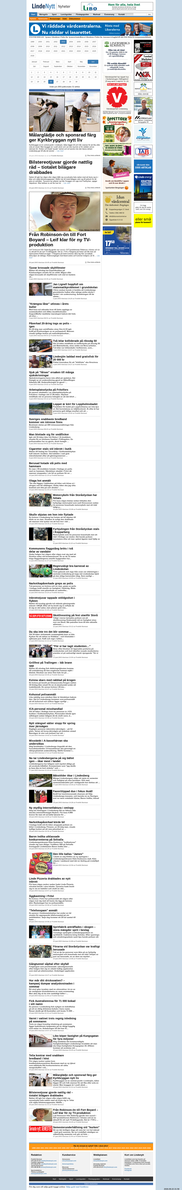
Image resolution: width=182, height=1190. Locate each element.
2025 (94, 51)
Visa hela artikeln (93, 155)
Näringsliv (43, 14)
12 (32, 77)
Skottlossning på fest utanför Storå (75, 615)
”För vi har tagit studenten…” (72, 646)
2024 (86, 51)
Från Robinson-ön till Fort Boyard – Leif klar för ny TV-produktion (60, 239)
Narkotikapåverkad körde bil (47, 822)
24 (38, 82)
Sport (54, 14)
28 (64, 82)
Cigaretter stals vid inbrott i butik (50, 448)
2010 (48, 46)
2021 (63, 51)
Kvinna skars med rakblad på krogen (52, 680)
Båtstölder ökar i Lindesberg (71, 775)
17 (64, 77)
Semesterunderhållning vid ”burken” (76, 1127)
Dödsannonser (74, 19)
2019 (48, 51)
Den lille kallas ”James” (68, 853)
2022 (71, 51)
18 (70, 77)
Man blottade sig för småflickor (49, 434)
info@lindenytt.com (69, 1161)
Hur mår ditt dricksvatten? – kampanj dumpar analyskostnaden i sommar (51, 983)
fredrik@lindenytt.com (48, 1161)
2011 (55, 46)
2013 (71, 46)
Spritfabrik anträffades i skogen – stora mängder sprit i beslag (74, 928)
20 (83, 77)
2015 (86, 46)
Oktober (70, 66)
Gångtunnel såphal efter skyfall (49, 963)
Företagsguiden (82, 14)
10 (89, 72)
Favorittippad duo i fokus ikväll (73, 791)
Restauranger (55, 19)
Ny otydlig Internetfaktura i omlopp (51, 807)
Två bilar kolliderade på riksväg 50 (75, 340)
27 (57, 82)
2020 (55, 51)
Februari (46, 62)
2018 (40, 51)
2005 (79, 42)
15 (51, 77)
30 (76, 82)
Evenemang (109, 14)
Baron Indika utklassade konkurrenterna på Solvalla (46, 838)
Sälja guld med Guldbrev (77, 1187)
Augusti (46, 66)
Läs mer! (60, 151)
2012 (63, 46)
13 (38, 77)
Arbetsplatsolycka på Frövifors (48, 389)
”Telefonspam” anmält (43, 910)
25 (44, 82)
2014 (79, 46)
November (81, 66)
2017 (32, 51)
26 (51, 82)
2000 (40, 42)
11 (95, 72)
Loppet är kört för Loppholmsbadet (75, 404)
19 (76, 77)
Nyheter (33, 19)
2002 (55, 42)
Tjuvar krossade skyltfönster (47, 267)
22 (96, 77)
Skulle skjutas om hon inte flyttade (51, 514)
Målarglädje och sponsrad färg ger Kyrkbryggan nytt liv (62, 137)
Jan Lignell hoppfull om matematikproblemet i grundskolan (75, 286)
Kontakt (121, 14)
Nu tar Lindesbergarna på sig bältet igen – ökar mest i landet (51, 760)
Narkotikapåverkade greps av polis (51, 583)
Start (33, 14)
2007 (94, 42)
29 (70, 82)
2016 (94, 46)
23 (32, 82)
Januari (34, 62)
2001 (48, 42)
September (58, 66)
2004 (71, 42)
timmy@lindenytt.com (39, 1173)
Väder (64, 19)
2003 (63, 42)
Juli (34, 66)
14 (44, 77)
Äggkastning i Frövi (41, 896)
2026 (32, 56)
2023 (79, 51)
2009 (40, 46)
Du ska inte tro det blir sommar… (50, 631)
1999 (32, 42)
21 (89, 77)
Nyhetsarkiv (43, 19)
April (69, 62)
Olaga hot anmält (40, 480)
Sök (149, 14)
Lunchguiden (66, 14)
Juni (92, 62)
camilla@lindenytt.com (49, 1164)
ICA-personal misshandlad (46, 708)
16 (57, 77)
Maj (81, 62)
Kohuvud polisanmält (42, 694)
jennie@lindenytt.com (48, 1167)
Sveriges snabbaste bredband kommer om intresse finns (48, 421)
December (93, 66)
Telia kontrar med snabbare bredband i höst (46, 1057)
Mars (58, 62)
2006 (86, 42)
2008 (32, 46)
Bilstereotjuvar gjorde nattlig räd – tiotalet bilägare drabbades (60, 167)
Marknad (96, 14)
